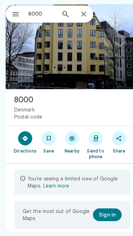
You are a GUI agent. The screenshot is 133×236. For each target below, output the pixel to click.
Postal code (28, 117)
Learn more (56, 186)
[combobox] (42, 14)
